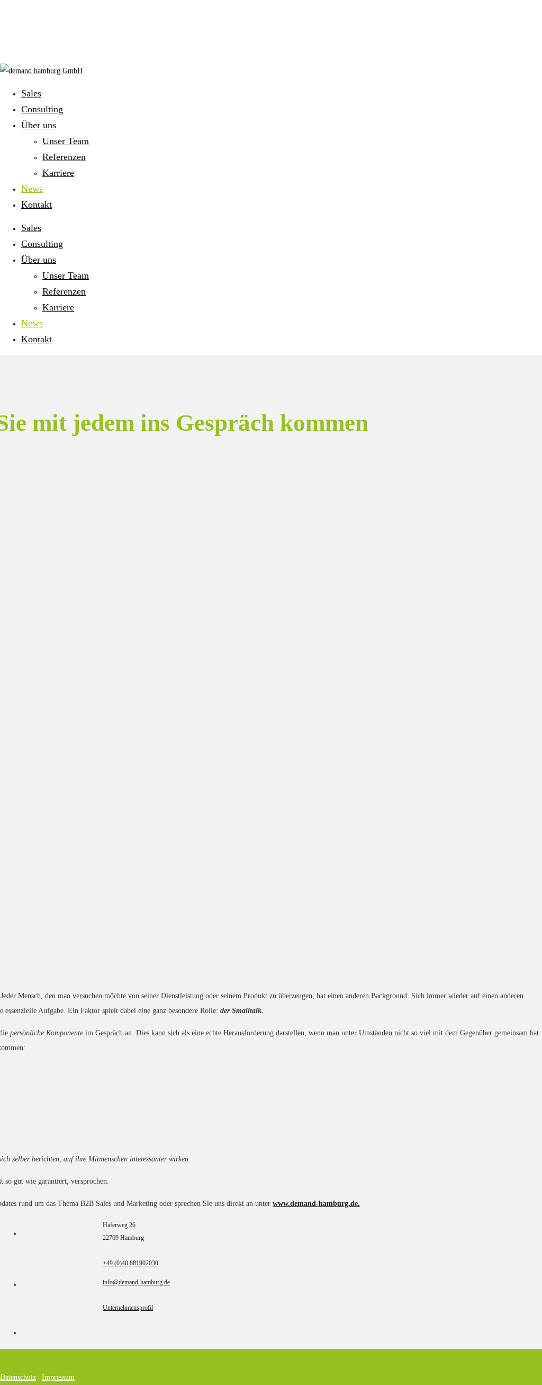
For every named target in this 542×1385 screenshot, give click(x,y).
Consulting (42, 243)
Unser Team (65, 275)
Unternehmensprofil (128, 1307)
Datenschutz (18, 1377)
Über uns (38, 259)
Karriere (58, 307)
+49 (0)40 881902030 (130, 1263)
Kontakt (36, 339)
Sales (31, 228)
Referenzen (64, 291)
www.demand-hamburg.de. (316, 1204)
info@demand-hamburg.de (136, 1282)
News (32, 323)
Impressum (58, 1377)
